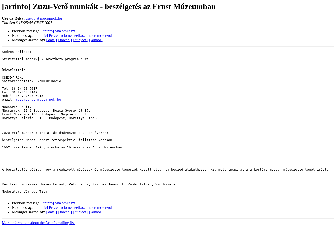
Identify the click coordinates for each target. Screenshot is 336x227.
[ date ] (51, 40)
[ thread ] (65, 40)
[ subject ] (80, 40)
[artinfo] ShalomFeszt (58, 31)
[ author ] (96, 40)
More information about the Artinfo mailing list (38, 223)
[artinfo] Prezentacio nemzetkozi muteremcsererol (73, 35)
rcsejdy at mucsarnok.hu (43, 18)
